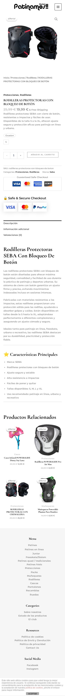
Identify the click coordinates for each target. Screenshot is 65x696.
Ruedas (34, 594)
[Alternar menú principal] (58, 6)
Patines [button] (32, 545)
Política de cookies (32, 636)
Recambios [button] (32, 590)
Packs (34, 572)
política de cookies (34, 688)
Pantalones (34, 587)
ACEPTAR (32, 694)
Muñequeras (34, 576)
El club (32, 619)
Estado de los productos (32, 615)
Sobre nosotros (32, 612)
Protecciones (18, 78)
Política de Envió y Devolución (32, 640)
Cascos (34, 583)
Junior (36, 553)
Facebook (32, 665)
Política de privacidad (32, 644)
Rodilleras (32, 78)
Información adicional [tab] (16, 229)
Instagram (32, 669)
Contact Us (32, 647)
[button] (56, 19)
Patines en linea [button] (34, 549)
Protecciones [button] (32, 568)
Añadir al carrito (43, 155)
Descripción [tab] (10, 223)
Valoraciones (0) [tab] (12, 235)
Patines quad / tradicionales (34, 561)
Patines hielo (34, 564)
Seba (52, 172)
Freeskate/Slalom (36, 557)
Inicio (6, 78)
